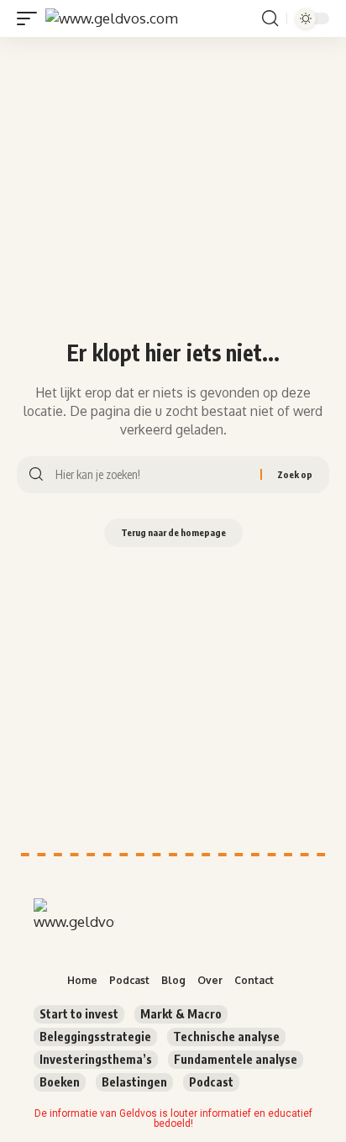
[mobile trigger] (31, 18)
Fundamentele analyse (235, 1059)
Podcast (211, 1082)
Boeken (59, 1082)
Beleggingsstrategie (95, 1036)
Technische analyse (226, 1036)
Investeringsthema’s (95, 1059)
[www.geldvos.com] (111, 18)
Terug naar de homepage (173, 532)
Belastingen (134, 1082)
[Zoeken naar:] (151, 474)
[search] (270, 19)
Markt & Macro (181, 1014)
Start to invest (78, 1014)
